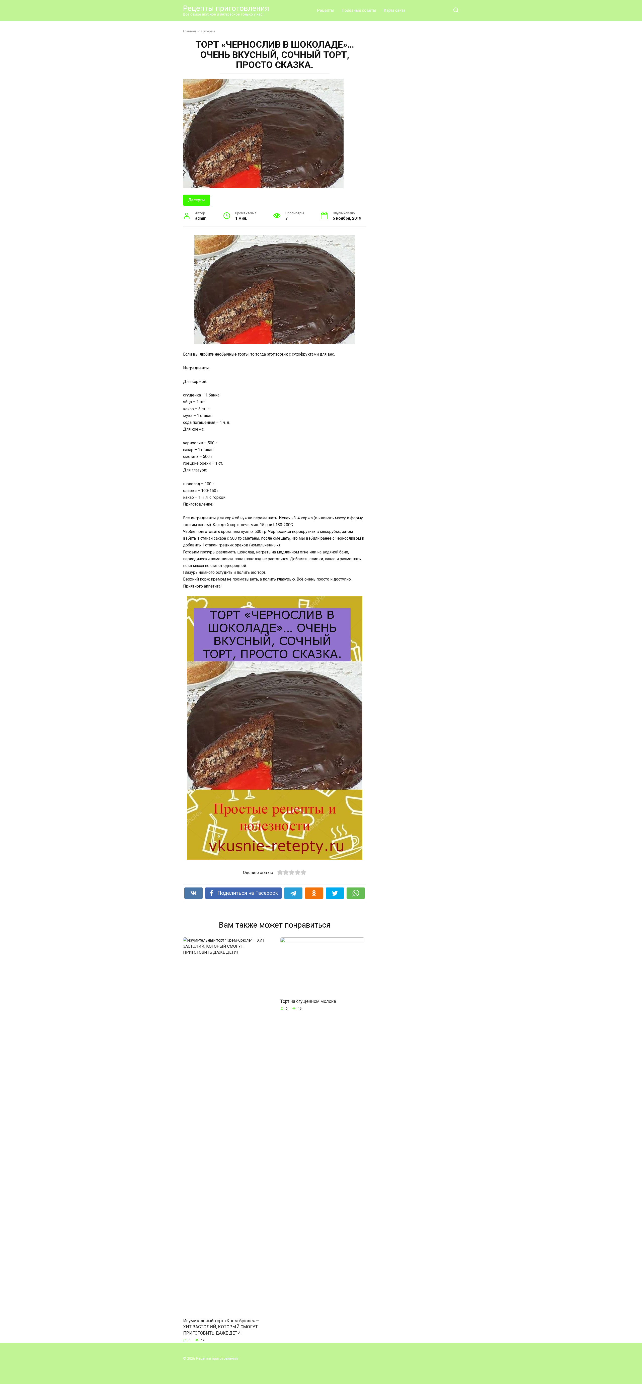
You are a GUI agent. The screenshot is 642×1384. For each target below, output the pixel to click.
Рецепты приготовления (226, 8)
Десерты (196, 200)
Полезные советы (359, 10)
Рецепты (325, 10)
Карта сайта (394, 10)
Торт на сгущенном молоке (308, 1001)
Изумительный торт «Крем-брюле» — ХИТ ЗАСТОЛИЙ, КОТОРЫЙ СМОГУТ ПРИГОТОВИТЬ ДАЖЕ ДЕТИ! (221, 1326)
